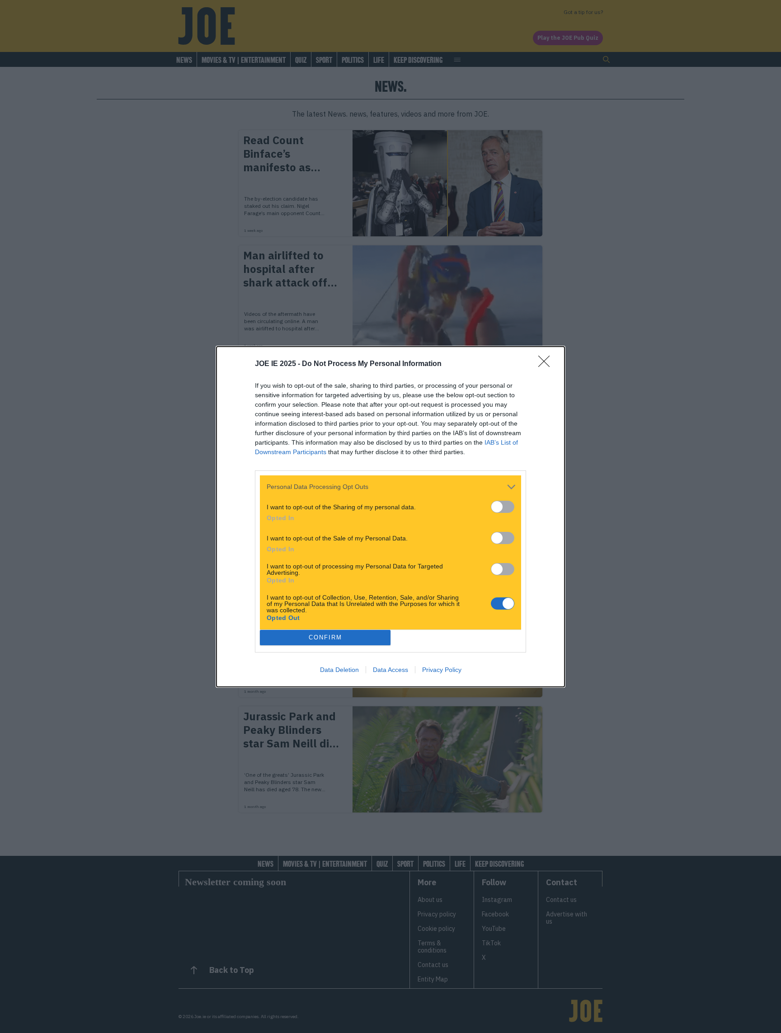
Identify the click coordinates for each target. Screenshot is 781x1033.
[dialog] (390, 517)
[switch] (502, 507)
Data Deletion (339, 669)
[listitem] (390, 487)
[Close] (546, 364)
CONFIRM (325, 637)
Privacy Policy (441, 669)
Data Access (390, 669)
